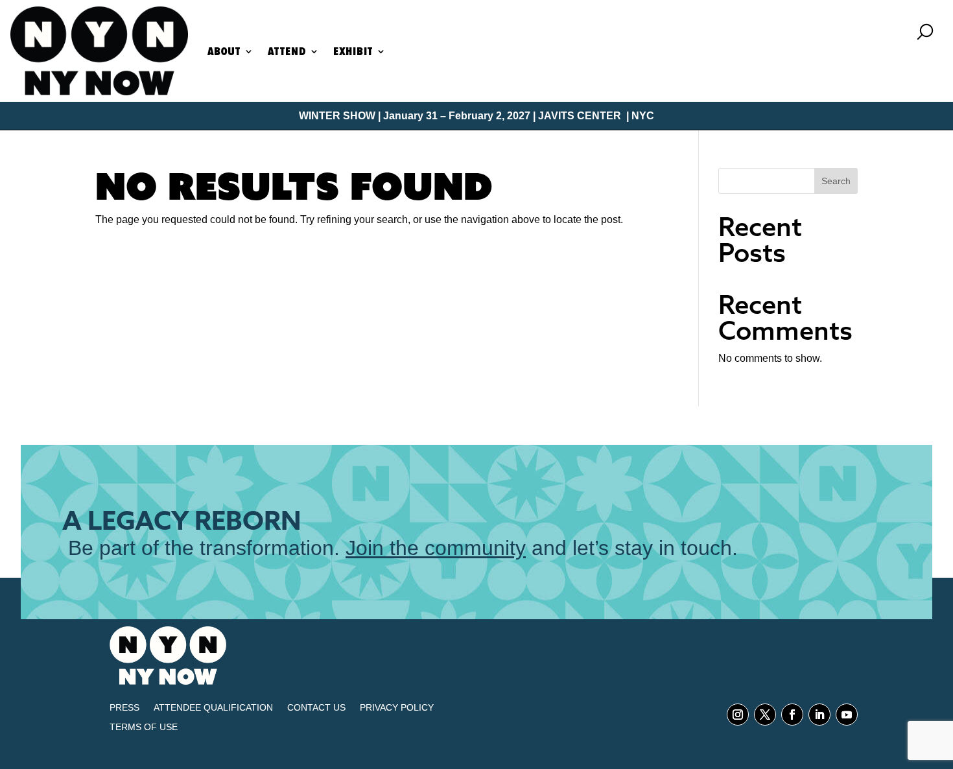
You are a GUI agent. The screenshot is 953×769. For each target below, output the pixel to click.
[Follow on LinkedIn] (819, 715)
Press (124, 708)
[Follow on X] (765, 715)
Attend (287, 51)
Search (836, 181)
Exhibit (353, 51)
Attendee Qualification (213, 708)
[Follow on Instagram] (738, 715)
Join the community (436, 548)
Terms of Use (144, 727)
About (224, 51)
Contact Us (316, 708)
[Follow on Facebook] (792, 715)
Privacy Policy (397, 708)
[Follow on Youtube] (847, 715)
